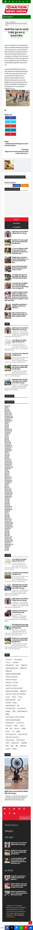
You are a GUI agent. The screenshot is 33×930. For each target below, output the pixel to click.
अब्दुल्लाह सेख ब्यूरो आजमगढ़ (12, 668)
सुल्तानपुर (14, 748)
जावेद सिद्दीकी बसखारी (10, 708)
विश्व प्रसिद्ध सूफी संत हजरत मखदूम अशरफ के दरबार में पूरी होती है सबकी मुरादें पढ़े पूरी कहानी (20, 626)
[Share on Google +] (10, 126)
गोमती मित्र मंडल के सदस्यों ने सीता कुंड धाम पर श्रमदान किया (16, 32)
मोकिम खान (16, 728)
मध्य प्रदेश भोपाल (20, 723)
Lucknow (8, 662)
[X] (11, 927)
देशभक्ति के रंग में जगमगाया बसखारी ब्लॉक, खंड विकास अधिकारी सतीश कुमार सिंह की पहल (20, 241)
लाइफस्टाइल (24, 743)
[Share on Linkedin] (10, 130)
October (7, 419)
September (8, 420)
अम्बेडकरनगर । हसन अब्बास (12, 682)
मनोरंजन (16, 725)
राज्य (13, 731)
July (6, 407)
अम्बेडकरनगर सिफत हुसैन (11, 679)
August (6, 406)
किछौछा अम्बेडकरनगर (10, 705)
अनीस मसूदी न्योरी (9, 665)
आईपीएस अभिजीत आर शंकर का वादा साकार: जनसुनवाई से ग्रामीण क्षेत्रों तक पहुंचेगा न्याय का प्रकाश (19, 885)
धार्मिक (13, 711)
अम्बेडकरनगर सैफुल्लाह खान (12, 677)
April (6, 410)
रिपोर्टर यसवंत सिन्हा (10, 740)
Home (7, 22)
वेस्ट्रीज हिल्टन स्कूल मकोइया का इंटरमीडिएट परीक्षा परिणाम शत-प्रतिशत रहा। (19, 306)
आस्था (19, 699)
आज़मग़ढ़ (20, 697)
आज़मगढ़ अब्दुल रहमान (10, 699)
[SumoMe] (30, 927)
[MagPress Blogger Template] (16, 9)
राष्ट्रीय (18, 731)
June (6, 425)
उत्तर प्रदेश (8, 702)
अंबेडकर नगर (24, 665)
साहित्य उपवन (23, 746)
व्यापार (12, 746)
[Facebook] (7, 927)
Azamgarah (9, 659)
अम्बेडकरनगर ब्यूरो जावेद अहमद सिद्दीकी (14, 688)
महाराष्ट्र (22, 725)
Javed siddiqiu (18, 659)
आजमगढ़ (8, 697)
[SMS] (16, 927)
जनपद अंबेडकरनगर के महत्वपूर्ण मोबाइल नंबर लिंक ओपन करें (19, 341)
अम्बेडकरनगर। (23, 691)
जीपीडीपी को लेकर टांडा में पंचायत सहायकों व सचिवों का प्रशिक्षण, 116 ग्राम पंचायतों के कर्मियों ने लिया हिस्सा (20, 260)
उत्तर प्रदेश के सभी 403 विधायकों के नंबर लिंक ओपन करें (20, 354)
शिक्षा (17, 746)
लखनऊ (7, 743)
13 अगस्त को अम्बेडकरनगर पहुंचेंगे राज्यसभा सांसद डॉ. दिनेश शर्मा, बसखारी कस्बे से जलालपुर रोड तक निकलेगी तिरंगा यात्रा (20, 251)
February (7, 413)
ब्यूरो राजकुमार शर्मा (10, 723)
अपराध (17, 665)
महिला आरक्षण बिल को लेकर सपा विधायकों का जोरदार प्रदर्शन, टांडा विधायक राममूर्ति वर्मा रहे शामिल (19, 314)
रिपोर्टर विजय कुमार (20, 740)
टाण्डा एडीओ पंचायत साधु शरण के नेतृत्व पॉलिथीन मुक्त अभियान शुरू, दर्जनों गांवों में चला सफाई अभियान (19, 276)
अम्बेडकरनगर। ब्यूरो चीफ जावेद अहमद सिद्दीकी (15, 694)
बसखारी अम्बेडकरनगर (22, 711)
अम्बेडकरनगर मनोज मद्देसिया (12, 691)
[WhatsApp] (21, 927)
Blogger (25, 185)
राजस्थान (8, 731)
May (6, 409)
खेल (18, 705)
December (7, 416)
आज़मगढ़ (14, 697)
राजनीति (23, 728)
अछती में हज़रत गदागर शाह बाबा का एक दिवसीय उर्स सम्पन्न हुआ (19, 611)
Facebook (17, 185)
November (7, 417)
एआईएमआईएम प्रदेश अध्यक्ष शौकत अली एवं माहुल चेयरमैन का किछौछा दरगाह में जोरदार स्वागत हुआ (20, 381)
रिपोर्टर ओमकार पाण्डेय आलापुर (12, 737)
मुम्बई (11, 728)
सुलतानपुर (8, 748)
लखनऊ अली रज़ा (15, 743)
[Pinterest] (26, 927)
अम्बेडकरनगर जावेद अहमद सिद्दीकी (13, 674)
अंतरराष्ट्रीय (15, 662)
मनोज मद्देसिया (9, 725)
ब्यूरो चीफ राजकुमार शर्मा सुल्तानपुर (13, 720)
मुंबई (7, 728)
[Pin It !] (10, 134)
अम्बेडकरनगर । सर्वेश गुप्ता (11, 685)
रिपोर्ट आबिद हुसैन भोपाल (11, 734)
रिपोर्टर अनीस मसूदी (23, 734)
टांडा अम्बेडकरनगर (21, 708)
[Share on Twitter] (10, 122)
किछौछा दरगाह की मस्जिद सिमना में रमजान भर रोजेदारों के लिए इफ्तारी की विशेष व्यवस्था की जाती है (19, 893)
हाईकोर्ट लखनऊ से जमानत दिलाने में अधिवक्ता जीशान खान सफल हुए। (20, 232)
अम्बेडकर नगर (23, 668)
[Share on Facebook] (10, 118)
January (7, 414)
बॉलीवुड (7, 714)
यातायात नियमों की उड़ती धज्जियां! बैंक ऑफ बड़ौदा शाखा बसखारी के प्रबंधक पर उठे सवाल (19, 268)
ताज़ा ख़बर (8, 711)
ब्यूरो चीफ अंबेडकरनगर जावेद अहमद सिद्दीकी (15, 717)
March (6, 412)
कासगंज (14, 702)
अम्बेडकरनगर (9, 671)
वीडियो (7, 746)
